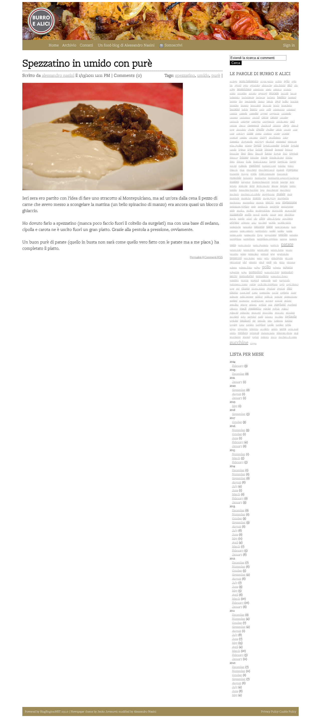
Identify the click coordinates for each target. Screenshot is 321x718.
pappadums (270, 234)
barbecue (260, 97)
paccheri (262, 222)
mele (253, 206)
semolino (234, 304)
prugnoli (255, 280)
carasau (234, 117)
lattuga (233, 185)
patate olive (263, 249)
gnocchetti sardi (266, 169)
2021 (238, 380)
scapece (269, 300)
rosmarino (265, 292)
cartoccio (234, 121)
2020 (240, 392)
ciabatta (277, 125)
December (238, 374)
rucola (275, 292)
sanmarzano (290, 296)
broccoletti (256, 105)
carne (265, 117)
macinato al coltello (250, 194)
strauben (290, 312)
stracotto (279, 312)
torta (241, 324)
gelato (291, 165)
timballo (262, 320)
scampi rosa (257, 300)
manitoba (246, 198)
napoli (256, 214)
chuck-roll (266, 125)
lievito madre (263, 185)
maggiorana (268, 194)
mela (278, 202)
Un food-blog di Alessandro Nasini (126, 45)
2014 (240, 484)
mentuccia (263, 206)
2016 (239, 436)
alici (289, 85)
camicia (233, 113)
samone (278, 296)
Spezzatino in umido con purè (87, 63)
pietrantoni (235, 262)
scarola (278, 300)
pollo (266, 267)
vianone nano (268, 333)
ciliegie (286, 125)
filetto (250, 153)
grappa (245, 173)
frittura (240, 161)
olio (255, 218)
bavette (233, 101)
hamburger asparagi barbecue (283, 177)
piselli (268, 262)
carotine (284, 117)
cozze (250, 133)
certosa (233, 125)
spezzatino (185, 75)
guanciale (235, 178)
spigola (276, 308)
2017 (238, 420)
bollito (285, 101)
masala (260, 202)
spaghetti (280, 304)
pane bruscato (282, 226)
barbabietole (248, 97)
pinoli (261, 262)
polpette (288, 267)
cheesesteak (253, 125)
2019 (235, 404)
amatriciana (244, 89)
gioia (242, 169)
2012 (240, 582)
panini (272, 230)
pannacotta (249, 234)
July (234, 486)
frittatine (254, 157)
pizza (282, 262)
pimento (253, 262)
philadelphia (277, 258)
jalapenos (245, 181)
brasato (245, 105)
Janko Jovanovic (108, 711)
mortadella (277, 210)
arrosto (252, 93)
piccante (289, 258)
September (239, 390)
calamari (291, 109)
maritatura (235, 202)
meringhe (274, 206)
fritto (232, 161)
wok (296, 333)
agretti (238, 85)
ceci (292, 121)
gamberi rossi (269, 165)
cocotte (287, 129)
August (236, 394)
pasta (233, 245)
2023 (239, 372)
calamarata (279, 109)
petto (266, 258)
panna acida (236, 234)
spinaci (285, 308)
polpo (244, 272)
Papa (260, 234)
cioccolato (241, 129)
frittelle (264, 157)
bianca (261, 101)
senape (243, 304)
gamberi (254, 165)
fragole (277, 153)
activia (278, 81)
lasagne (284, 181)
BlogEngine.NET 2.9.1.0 (54, 711)
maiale (281, 194)
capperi (264, 113)
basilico (281, 97)
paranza (293, 234)
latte (292, 181)
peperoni (236, 258)
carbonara (245, 117)
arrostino (242, 93)
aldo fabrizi (279, 85)
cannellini (253, 113)
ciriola (279, 129)
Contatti (86, 45)
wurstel (246, 337)
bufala (245, 109)
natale (273, 214)
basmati (292, 97)
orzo (254, 222)
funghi (272, 161)
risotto (234, 292)
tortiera (250, 324)
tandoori (245, 320)
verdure (243, 333)
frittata (244, 157)
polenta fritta (245, 267)
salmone (234, 296)
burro (253, 109)
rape (232, 288)
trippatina (243, 329)
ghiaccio (234, 169)
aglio (287, 81)
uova (283, 329)
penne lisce (253, 253)
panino (280, 230)
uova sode (293, 329)
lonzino (233, 189)
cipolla (251, 129)
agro (245, 85)
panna (289, 230)
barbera (271, 97)
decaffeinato (275, 137)
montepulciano (263, 210)
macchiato (285, 189)
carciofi (256, 117)
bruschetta (286, 105)
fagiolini (285, 145)
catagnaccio (268, 121)
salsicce (259, 296)
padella (272, 222)
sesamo (253, 304)
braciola (294, 101)
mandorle (234, 198)
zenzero (265, 337)
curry (263, 137)
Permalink (196, 257)
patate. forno (277, 249)
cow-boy (240, 133)
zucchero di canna (288, 337)
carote (274, 117)
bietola (270, 101)
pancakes (247, 226)
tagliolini (234, 320)
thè (254, 320)
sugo (243, 316)
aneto (268, 89)
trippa (233, 329)
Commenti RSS (213, 257)
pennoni (264, 253)
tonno (288, 320)
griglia (254, 173)
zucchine (239, 342)
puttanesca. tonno (239, 284)
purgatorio (284, 280)
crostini (285, 133)
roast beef (245, 292)
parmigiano (249, 238)
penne (243, 253)
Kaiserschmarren (261, 181)
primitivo (234, 280)
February (238, 366)
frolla (248, 161)
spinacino (245, 312)
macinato (234, 194)
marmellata (248, 202)
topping (233, 324)
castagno (256, 121)
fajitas (251, 149)
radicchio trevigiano (268, 284)
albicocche (267, 85)
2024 (239, 364)
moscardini (290, 210)
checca (242, 125)
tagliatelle (291, 316)
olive (262, 218)
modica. (241, 210)
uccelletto (264, 329)
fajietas (242, 149)
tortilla (270, 324)
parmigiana (235, 238)
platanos (291, 262)
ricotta (246, 288)
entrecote (292, 141)
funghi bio (283, 161)
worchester (235, 337)
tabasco (269, 316)
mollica (250, 210)
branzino (234, 105)
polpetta (277, 267)
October (237, 422)
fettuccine (234, 153)
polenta (233, 267)
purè (215, 75)
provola (245, 280)
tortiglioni (260, 324)
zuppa (253, 343)
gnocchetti (252, 169)
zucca (274, 337)
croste (277, 133)
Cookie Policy (287, 711)
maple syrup (269, 198)
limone (275, 185)
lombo (293, 185)
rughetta (284, 292)
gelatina (282, 165)
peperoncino (283, 253)
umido (203, 75)
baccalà (284, 93)
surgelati (252, 316)
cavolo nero (282, 121)
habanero (248, 177)
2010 (240, 679)
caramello (286, 113)
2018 (240, 412)
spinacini (234, 312)
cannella (243, 113)
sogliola (262, 304)
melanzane (289, 202)
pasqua (283, 238)
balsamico (235, 97)
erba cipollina (236, 145)
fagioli (257, 145)
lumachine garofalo (248, 189)
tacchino (279, 316)
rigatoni (281, 288)
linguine (284, 185)
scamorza (244, 300)
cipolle (260, 129)
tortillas (279, 324)
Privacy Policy (270, 711)
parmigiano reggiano (267, 238)
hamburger (260, 177)
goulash (280, 169)
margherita (283, 198)
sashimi (233, 300)
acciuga (233, 81)
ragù (282, 284)
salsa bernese (246, 296)
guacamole (282, 173)
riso (289, 288)
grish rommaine (267, 173)
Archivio (69, 45)
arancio (287, 89)
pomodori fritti (271, 272)
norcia (233, 218)
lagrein (275, 181)
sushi (260, 316)
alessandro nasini (58, 75)
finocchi (259, 153)
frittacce (234, 157)
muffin (248, 214)
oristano (245, 222)
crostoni (234, 137)
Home (54, 45)
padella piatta (284, 222)
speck (243, 308)
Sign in (289, 45)
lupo (262, 189)
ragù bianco (292, 284)
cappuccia (274, 113)
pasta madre (244, 245)
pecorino (234, 253)
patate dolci (235, 249)
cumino (243, 137)
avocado (274, 93)
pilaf (245, 262)
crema (258, 133)
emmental (281, 141)
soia (270, 304)
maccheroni (272, 189)
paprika (282, 235)
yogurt (255, 337)
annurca (277, 89)
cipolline (270, 129)
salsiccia (269, 296)
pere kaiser (249, 258)
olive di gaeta (273, 218)
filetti (243, 153)
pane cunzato (246, 230)
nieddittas (289, 214)
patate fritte (249, 249)
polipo (257, 267)
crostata (268, 133)
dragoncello (247, 141)
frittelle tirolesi (277, 157)
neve (280, 214)
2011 (240, 635)
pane (269, 226)
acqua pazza (266, 81)
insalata (234, 182)
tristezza (254, 329)
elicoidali (270, 141)
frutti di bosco (260, 161)
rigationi (271, 288)
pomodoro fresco (279, 276)
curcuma (253, 137)
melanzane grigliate (239, 206)
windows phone (284, 333)
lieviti (252, 185)
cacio (261, 109)
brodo (276, 105)
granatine (234, 173)
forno (268, 153)
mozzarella (236, 214)
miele (232, 210)
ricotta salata (258, 288)
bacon (293, 93)
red (237, 288)
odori (249, 218)
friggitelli (293, 153)
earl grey (259, 141)
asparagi (262, 93)
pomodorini (246, 276)
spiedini (267, 308)
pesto (259, 258)
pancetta (259, 227)
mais (289, 194)
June (235, 438)
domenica (234, 141)
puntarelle (266, 280)
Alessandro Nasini (145, 711)
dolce (285, 137)
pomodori (255, 272)
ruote (293, 292)
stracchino (268, 312)
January (237, 382)
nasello (264, 214)
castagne (245, 121)
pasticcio (274, 245)
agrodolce (255, 85)
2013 (240, 530)
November (238, 430)
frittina (289, 157)
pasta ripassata (260, 245)
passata (293, 238)
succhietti (234, 316)
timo (270, 320)
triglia (288, 324)
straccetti (256, 312)
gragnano (292, 170)
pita (275, 262)
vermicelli (254, 333)
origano (234, 222)
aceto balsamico (248, 81)
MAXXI (270, 202)
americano (258, 89)
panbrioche (235, 226)
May (234, 406)
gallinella (242, 165)
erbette (248, 145)
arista (232, 93)
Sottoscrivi (173, 45)
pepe (272, 253)
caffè (268, 109)
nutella (241, 218)
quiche (253, 284)
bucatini (235, 109)
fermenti (279, 149)
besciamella (250, 101)
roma (255, 292)
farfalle (259, 149)
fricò (285, 153)
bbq (241, 101)
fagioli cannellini (271, 145)
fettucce (289, 149)
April (235, 542)
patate (287, 244)
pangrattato (261, 230)
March (236, 458)
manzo (257, 198)
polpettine (234, 272)
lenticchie (243, 185)
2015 (239, 456)
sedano (287, 300)
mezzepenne (287, 206)
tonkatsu (278, 320)
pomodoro (262, 276)
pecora (289, 249)
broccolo (267, 105)
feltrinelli (269, 149)
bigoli (277, 101)
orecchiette (287, 218)
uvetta (233, 333)
